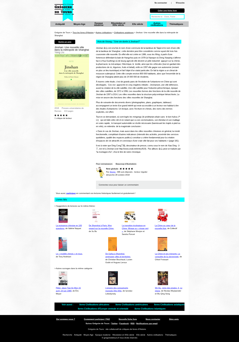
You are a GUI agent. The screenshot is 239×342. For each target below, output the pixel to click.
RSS (132, 323)
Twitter (114, 323)
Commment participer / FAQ (97, 319)
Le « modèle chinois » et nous (69, 254)
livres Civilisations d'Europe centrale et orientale (103, 309)
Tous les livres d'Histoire (83, 32)
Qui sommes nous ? (65, 319)
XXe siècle (137, 24)
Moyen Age (79, 24)
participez (71, 193)
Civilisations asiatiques (124, 32)
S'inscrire (180, 3)
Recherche (67, 335)
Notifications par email (147, 323)
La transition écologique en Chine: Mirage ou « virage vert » (135, 228)
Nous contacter (153, 319)
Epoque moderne (98, 24)
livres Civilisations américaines (131, 304)
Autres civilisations (157, 24)
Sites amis (174, 319)
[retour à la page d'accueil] (64, 10)
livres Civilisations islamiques (150, 309)
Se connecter (160, 3)
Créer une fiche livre (167, 10)
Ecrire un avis (65, 42)
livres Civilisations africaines (94, 304)
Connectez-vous (106, 185)
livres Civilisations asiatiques (169, 304)
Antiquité (60, 24)
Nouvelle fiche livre (128, 319)
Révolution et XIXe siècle (118, 24)
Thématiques (176, 24)
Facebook (124, 323)
